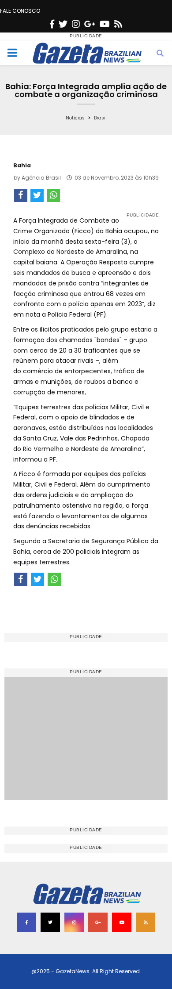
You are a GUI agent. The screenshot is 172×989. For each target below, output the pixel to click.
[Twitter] (63, 24)
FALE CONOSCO (20, 10)
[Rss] (118, 24)
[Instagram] (76, 24)
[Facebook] (52, 24)
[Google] (89, 24)
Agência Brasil (41, 177)
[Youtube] (105, 24)
